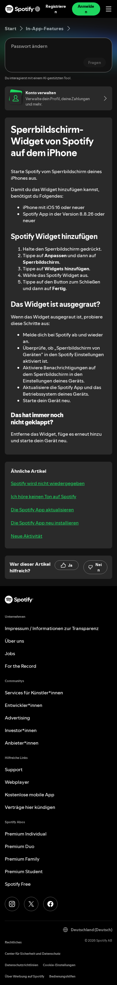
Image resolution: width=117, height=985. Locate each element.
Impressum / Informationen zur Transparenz (52, 628)
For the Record (20, 666)
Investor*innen (21, 730)
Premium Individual (25, 833)
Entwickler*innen (23, 705)
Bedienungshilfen (62, 976)
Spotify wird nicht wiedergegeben (48, 483)
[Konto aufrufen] (103, 98)
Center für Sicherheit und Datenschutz (33, 954)
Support (13, 769)
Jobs (10, 653)
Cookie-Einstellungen (59, 965)
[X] (31, 904)
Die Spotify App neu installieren (45, 522)
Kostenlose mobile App (29, 794)
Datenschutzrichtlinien (21, 965)
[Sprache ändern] (37, 9)
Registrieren (56, 9)
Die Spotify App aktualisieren (42, 509)
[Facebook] (50, 904)
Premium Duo (19, 846)
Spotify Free (18, 884)
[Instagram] (12, 904)
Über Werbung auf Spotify (24, 976)
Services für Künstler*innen (34, 692)
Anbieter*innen (21, 742)
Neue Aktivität (26, 536)
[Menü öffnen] (108, 9)
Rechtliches (13, 942)
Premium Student (24, 871)
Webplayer (17, 782)
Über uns (14, 641)
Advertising (17, 717)
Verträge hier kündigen (30, 807)
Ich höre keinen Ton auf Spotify (43, 496)
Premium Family (22, 859)
